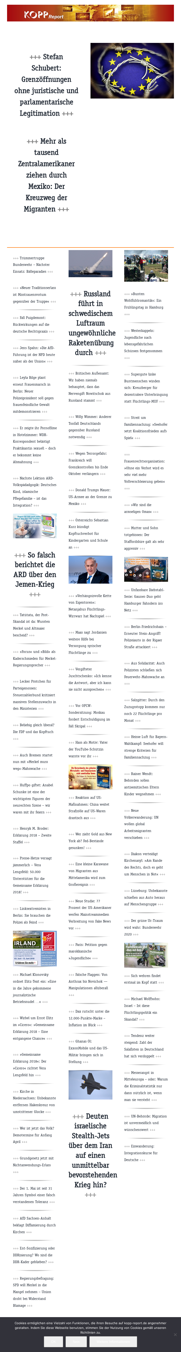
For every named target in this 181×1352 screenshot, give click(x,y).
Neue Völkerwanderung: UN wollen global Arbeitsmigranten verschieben (141, 824)
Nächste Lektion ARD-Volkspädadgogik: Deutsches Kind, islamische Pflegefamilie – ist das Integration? (34, 491)
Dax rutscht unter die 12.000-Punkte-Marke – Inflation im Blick (89, 1018)
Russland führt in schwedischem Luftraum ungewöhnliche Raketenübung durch (92, 323)
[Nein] (175, 1334)
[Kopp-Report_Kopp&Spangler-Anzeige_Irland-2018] (35, 932)
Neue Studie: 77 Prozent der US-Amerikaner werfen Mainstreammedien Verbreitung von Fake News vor (90, 914)
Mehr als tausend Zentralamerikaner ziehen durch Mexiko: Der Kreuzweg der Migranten (46, 175)
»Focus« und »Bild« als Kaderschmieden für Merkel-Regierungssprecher (35, 658)
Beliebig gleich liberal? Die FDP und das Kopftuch (33, 732)
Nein (76, 1342)
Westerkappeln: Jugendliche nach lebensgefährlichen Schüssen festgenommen (143, 344)
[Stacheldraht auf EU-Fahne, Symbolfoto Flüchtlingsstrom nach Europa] (132, 44)
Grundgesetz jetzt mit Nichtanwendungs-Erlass (33, 1165)
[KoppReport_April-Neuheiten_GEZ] (35, 515)
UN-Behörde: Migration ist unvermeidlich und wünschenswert (145, 1123)
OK (53, 1342)
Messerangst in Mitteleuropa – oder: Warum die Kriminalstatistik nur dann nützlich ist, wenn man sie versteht (146, 1086)
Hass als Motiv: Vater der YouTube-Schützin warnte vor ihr (88, 749)
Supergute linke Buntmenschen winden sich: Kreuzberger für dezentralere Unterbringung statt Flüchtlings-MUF (146, 388)
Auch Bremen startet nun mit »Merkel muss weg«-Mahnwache (33, 762)
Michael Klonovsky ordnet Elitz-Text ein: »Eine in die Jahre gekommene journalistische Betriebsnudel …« (34, 988)
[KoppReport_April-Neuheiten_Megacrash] (90, 766)
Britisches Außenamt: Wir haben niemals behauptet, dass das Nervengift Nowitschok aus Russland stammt (89, 387)
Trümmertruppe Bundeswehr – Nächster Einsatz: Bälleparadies (33, 265)
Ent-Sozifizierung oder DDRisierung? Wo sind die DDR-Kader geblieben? (34, 1255)
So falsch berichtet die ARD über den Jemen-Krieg (34, 574)
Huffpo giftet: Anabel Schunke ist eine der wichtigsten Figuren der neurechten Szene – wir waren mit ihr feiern (33, 798)
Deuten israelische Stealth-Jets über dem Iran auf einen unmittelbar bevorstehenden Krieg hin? (93, 1155)
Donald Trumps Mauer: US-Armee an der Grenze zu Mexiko (90, 497)
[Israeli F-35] (90, 1072)
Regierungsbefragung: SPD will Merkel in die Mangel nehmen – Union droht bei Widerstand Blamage (33, 1292)
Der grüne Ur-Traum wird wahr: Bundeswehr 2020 (143, 927)
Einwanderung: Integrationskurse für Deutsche (141, 1153)
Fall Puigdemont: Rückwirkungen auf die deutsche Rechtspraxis (33, 324)
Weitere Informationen (113, 1342)
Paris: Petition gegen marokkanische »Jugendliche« (88, 951)
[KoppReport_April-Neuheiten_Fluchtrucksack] (146, 944)
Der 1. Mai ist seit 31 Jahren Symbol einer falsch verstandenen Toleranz (34, 1195)
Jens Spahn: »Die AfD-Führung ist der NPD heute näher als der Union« (34, 355)
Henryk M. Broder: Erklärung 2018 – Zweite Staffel (32, 835)
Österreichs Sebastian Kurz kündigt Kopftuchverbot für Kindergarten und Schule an (88, 533)
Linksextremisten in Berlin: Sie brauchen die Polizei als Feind (32, 915)
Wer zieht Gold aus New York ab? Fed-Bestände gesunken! (90, 841)
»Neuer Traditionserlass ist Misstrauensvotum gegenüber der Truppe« (34, 294)
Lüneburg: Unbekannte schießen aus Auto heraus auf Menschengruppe (145, 897)
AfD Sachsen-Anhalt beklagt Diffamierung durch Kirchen (34, 1225)
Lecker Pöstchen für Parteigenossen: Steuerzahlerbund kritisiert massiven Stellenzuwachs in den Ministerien (34, 695)
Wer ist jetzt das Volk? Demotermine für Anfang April (33, 1135)
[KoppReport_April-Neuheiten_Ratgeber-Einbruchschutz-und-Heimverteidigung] (146, 558)
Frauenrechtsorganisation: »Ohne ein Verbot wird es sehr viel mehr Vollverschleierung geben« (144, 475)
